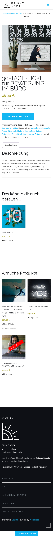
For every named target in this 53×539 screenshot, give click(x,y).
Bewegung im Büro (10, 128)
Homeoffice (30, 131)
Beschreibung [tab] (11, 145)
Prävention (6, 134)
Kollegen (39, 131)
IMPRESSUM (7, 478)
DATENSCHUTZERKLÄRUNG (14, 495)
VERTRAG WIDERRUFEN (12, 512)
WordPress (34, 520)
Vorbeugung (28, 134)
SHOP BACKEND (17, 14)
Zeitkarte (38, 134)
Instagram (42, 467)
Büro (10, 131)
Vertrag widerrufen (26, 533)
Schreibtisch (17, 134)
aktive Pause (36, 128)
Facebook (27, 467)
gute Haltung (18, 131)
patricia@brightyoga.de (12, 452)
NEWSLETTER (8, 503)
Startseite (6, 14)
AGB (4, 487)
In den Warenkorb (18, 117)
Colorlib (15, 520)
